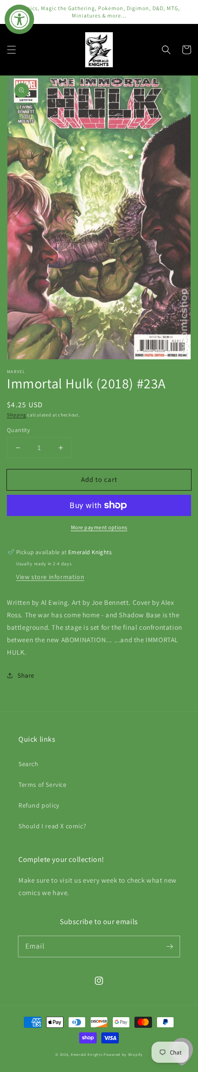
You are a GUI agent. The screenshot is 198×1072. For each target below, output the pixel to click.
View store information (50, 577)
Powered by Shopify (123, 1054)
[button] (11, 50)
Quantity (18, 430)
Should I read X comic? (52, 826)
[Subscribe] (169, 946)
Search (28, 764)
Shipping (16, 415)
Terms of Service (42, 784)
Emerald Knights (87, 1054)
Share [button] (26, 675)
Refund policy (38, 805)
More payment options (99, 527)
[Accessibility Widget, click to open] (19, 19)
